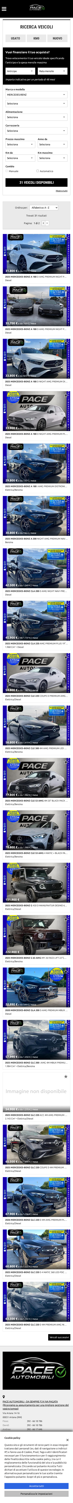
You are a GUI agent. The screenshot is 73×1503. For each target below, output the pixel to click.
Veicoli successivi (59, 1337)
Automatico (46, 171)
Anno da (42, 139)
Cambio (9, 166)
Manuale (13, 171)
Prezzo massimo (15, 139)
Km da (9, 152)
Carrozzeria (12, 125)
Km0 (36, 38)
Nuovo (57, 38)
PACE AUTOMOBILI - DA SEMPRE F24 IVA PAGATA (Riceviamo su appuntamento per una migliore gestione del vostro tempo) (36, 1405)
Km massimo (45, 152)
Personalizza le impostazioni (36, 1493)
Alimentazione (14, 111)
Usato (15, 38)
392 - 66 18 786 (34, 1421)
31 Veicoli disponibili (36, 182)
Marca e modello (15, 89)
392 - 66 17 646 (34, 1429)
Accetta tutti (36, 1486)
